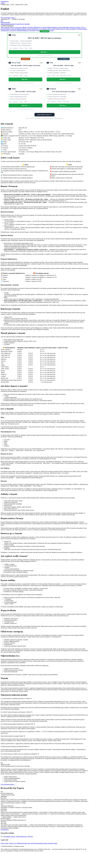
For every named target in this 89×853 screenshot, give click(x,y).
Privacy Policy (5, 843)
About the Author (52, 843)
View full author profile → (8, 784)
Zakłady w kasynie (10, 29)
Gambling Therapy (9, 836)
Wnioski (32, 30)
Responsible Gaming (41, 843)
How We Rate (32, 843)
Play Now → (44, 52)
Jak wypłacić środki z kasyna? (56, 29)
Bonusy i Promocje (28, 27)
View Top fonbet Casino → (8, 17)
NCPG (30, 836)
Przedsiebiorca (5, 1)
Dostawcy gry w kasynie (39, 29)
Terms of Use (12, 843)
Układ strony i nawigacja (8, 30)
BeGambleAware (21, 836)
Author (3, 3)
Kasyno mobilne (71, 29)
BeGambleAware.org (59, 118)
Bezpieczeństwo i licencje (24, 29)
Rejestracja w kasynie (40, 27)
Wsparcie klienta (81, 29)
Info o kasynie (5, 27)
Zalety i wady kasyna (16, 27)
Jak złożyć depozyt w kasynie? (72, 27)
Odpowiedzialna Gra (22, 30)
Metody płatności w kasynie (55, 27)
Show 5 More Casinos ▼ (44, 114)
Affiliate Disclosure (22, 843)
